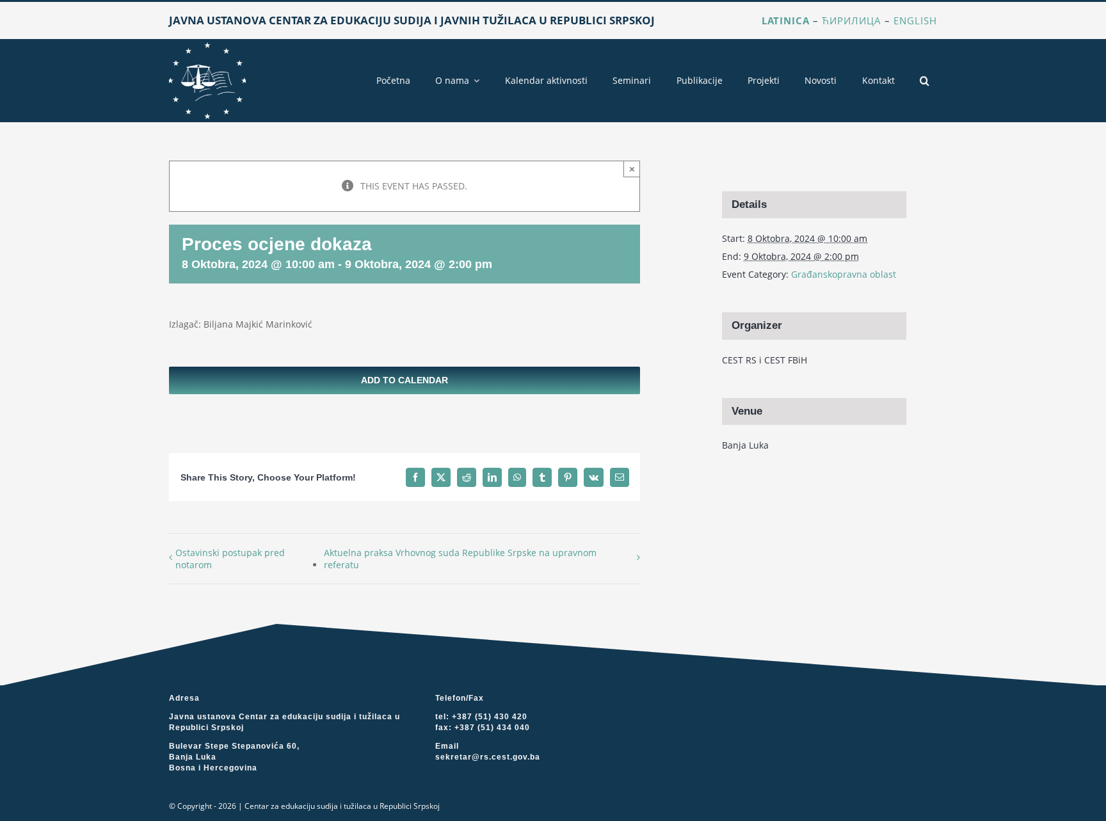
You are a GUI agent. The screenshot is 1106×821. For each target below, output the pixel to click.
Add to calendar (404, 380)
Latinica (786, 20)
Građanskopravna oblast (843, 274)
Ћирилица (851, 20)
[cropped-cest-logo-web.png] (207, 46)
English (915, 20)
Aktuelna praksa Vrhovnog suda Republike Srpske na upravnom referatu (460, 558)
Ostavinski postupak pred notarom (230, 558)
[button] (924, 81)
